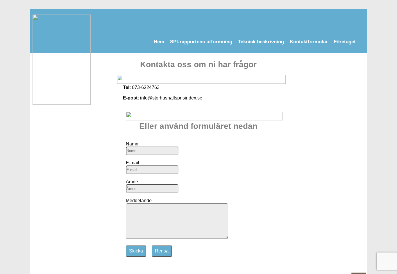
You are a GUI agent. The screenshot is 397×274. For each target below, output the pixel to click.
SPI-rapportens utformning (201, 42)
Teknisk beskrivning (261, 42)
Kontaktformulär (309, 42)
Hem (159, 42)
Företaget (345, 42)
